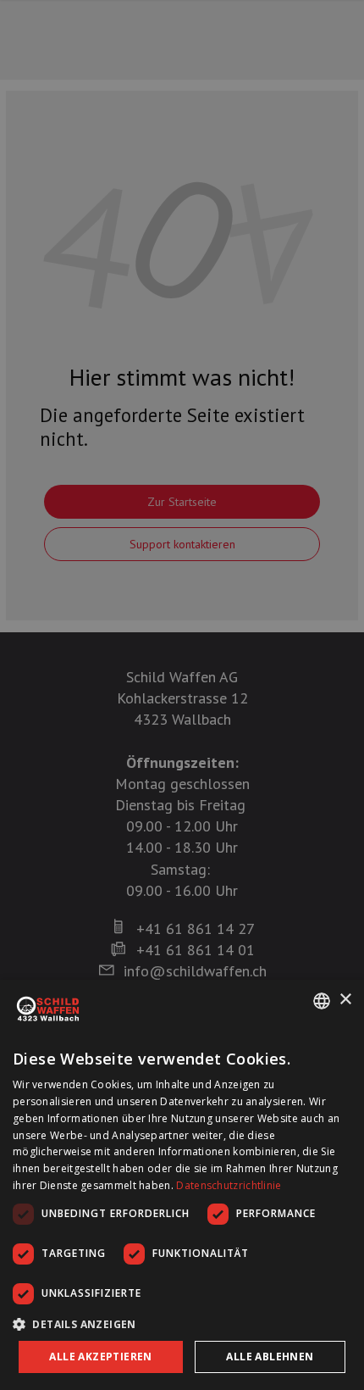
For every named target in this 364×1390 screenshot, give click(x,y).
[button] (182, 1324)
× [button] (345, 999)
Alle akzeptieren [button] (100, 1356)
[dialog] (182, 1185)
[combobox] (321, 1000)
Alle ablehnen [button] (269, 1356)
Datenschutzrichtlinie (228, 1185)
